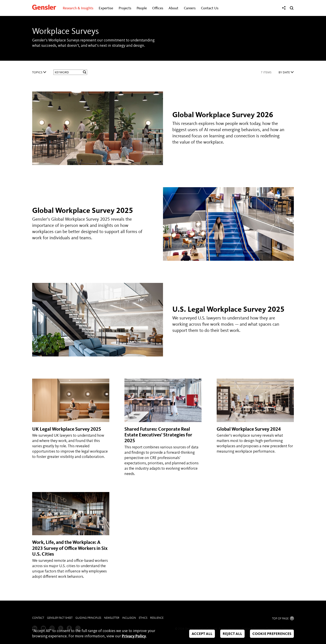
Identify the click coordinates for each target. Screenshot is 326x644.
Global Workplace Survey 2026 (222, 115)
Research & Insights (78, 8)
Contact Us (209, 8)
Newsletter (111, 618)
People (142, 8)
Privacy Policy (134, 636)
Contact (38, 618)
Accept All (202, 634)
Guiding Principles (88, 618)
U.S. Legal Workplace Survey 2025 (228, 309)
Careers (190, 8)
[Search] (291, 8)
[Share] (284, 8)
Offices (157, 8)
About (173, 8)
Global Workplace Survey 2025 (82, 211)
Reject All (232, 634)
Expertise (106, 8)
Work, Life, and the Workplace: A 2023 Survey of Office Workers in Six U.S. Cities (70, 548)
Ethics (143, 618)
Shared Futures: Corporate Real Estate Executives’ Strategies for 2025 (158, 435)
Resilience (156, 618)
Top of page (280, 618)
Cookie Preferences (271, 634)
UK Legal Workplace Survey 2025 (66, 429)
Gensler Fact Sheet (60, 618)
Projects (125, 8)
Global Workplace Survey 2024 (249, 429)
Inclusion (129, 618)
